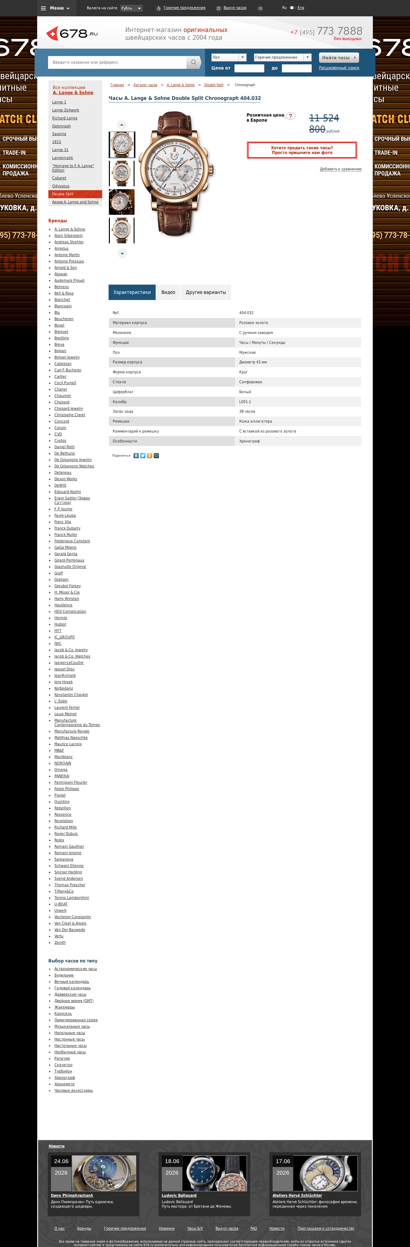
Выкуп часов (235, 7)
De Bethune (64, 453)
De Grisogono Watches (74, 466)
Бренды (84, 1228)
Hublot (60, 624)
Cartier (60, 376)
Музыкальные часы (72, 1026)
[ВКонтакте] (136, 455)
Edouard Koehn (67, 492)
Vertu (58, 936)
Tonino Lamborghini (71, 897)
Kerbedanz (63, 688)
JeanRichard (65, 675)
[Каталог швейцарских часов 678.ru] (71, 48)
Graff (58, 573)
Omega (61, 769)
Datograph (61, 126)
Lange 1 (59, 102)
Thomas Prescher (69, 885)
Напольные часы (69, 1033)
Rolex (59, 840)
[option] (122, 144)
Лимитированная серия (76, 1020)
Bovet (59, 325)
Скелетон (63, 1065)
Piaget (60, 795)
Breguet (61, 331)
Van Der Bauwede (69, 929)
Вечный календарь (71, 981)
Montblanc (63, 757)
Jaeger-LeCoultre (69, 662)
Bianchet (62, 299)
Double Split (62, 194)
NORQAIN (62, 763)
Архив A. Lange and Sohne (75, 202)
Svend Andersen (68, 878)
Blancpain (63, 306)
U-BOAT (61, 904)
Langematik (62, 158)
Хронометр (64, 1084)
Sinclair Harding (68, 872)
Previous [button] (124, 125)
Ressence (62, 814)
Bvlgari (60, 351)
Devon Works (65, 479)
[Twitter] (143, 455)
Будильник (64, 975)
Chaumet (62, 395)
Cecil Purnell (65, 383)
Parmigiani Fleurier (70, 782)
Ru (284, 7)
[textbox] (117, 62)
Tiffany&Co (64, 891)
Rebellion (62, 808)
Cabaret (59, 178)
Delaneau (62, 472)
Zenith (60, 942)
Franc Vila (62, 522)
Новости (57, 1146)
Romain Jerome (67, 853)
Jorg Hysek (63, 682)
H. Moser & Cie (67, 592)
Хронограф (64, 1077)
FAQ (253, 1228)
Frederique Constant (72, 541)
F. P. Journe (63, 509)
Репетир (62, 1058)
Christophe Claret (69, 415)
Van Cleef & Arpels (70, 923)
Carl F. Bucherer (67, 370)
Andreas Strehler (69, 242)
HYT (58, 630)
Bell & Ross (64, 293)
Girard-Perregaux (69, 560)
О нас (59, 1228)
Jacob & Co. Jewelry (71, 650)
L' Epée (60, 701)
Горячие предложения (185, 7)
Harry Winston (66, 598)
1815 (56, 142)
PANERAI (61, 776)
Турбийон (63, 1071)
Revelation (63, 821)
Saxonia (59, 134)
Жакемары (64, 1007)
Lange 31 (60, 150)
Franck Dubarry (67, 528)
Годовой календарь (72, 988)
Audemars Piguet (69, 280)
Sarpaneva (63, 859)
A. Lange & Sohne (73, 92)
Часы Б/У (195, 1228)
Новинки (167, 1228)
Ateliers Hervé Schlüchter (297, 1195)
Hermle (60, 618)
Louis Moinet (65, 714)
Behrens (61, 287)
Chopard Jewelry (68, 408)
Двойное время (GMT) (74, 1001)
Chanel (60, 389)
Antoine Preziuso (69, 261)
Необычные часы (70, 1052)
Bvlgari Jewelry (67, 357)
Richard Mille (65, 827)
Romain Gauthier (69, 846)
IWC (58, 643)
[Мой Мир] (156, 455)
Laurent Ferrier (67, 707)
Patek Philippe (66, 789)
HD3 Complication (70, 611)
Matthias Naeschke (71, 737)
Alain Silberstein (68, 235)
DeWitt (60, 485)
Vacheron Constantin (72, 917)
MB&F (59, 750)
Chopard (62, 402)
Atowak (60, 274)
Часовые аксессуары (73, 1090)
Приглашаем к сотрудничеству (326, 1228)
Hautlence (63, 605)
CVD (58, 434)
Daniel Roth (64, 447)
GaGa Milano (65, 547)
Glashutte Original (70, 566)
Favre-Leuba (65, 515)
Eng (301, 7)
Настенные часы (69, 1039)
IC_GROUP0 (64, 637)
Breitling (61, 338)
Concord (61, 421)
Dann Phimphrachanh (72, 1195)
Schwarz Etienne (69, 865)
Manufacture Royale (71, 731)
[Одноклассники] (149, 455)
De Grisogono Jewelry (73, 460)
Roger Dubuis (66, 833)
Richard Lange (65, 118)
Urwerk (60, 910)
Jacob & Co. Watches (72, 656)
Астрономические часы (75, 969)
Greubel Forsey (67, 586)
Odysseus (61, 186)
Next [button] (124, 253)
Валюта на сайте (102, 8)
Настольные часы (70, 1045)
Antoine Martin (67, 255)
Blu (57, 312)
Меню (57, 8)
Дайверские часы (70, 994)
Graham (61, 579)
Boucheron (63, 319)
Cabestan (62, 363)
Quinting (62, 801)
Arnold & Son (65, 267)
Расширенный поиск (339, 67)
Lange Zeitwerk (65, 110)
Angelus (61, 248)
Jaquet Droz (64, 669)
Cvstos (60, 440)
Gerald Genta (66, 554)
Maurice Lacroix (68, 744)
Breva (59, 344)
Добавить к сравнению (341, 169)
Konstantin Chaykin (71, 694)
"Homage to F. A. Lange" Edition (73, 168)
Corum (60, 427)
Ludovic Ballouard (179, 1195)
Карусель (63, 1013)
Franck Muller (65, 534)
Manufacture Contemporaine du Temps (77, 722)
